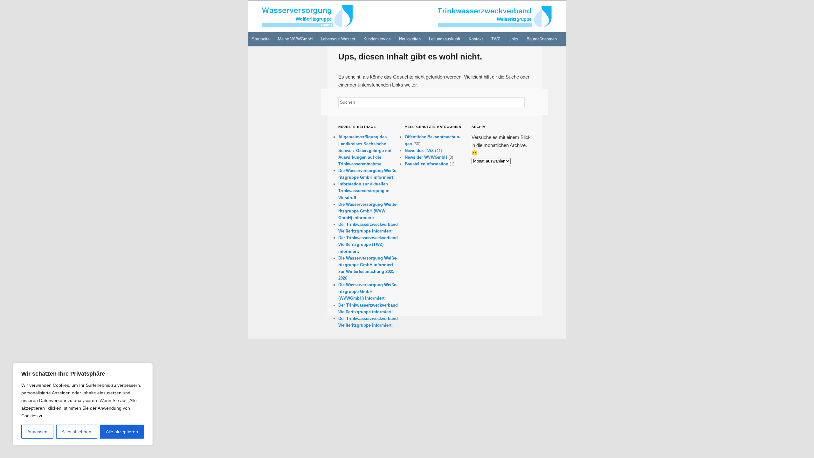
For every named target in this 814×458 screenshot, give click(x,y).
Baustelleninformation (426, 164)
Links (513, 39)
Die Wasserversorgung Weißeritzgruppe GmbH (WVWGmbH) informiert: (367, 291)
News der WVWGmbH (426, 157)
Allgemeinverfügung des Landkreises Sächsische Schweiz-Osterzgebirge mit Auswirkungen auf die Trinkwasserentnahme (364, 150)
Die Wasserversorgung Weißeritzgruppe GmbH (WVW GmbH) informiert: (367, 211)
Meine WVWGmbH (295, 39)
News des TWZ (419, 150)
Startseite (261, 39)
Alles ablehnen (76, 431)
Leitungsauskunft (444, 39)
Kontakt (476, 39)
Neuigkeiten (410, 39)
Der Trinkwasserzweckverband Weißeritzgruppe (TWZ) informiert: (368, 244)
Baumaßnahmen (542, 39)
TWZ (495, 39)
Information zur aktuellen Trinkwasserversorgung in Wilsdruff (364, 191)
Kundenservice (377, 39)
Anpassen (37, 431)
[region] (83, 404)
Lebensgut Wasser (338, 39)
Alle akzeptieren (122, 431)
